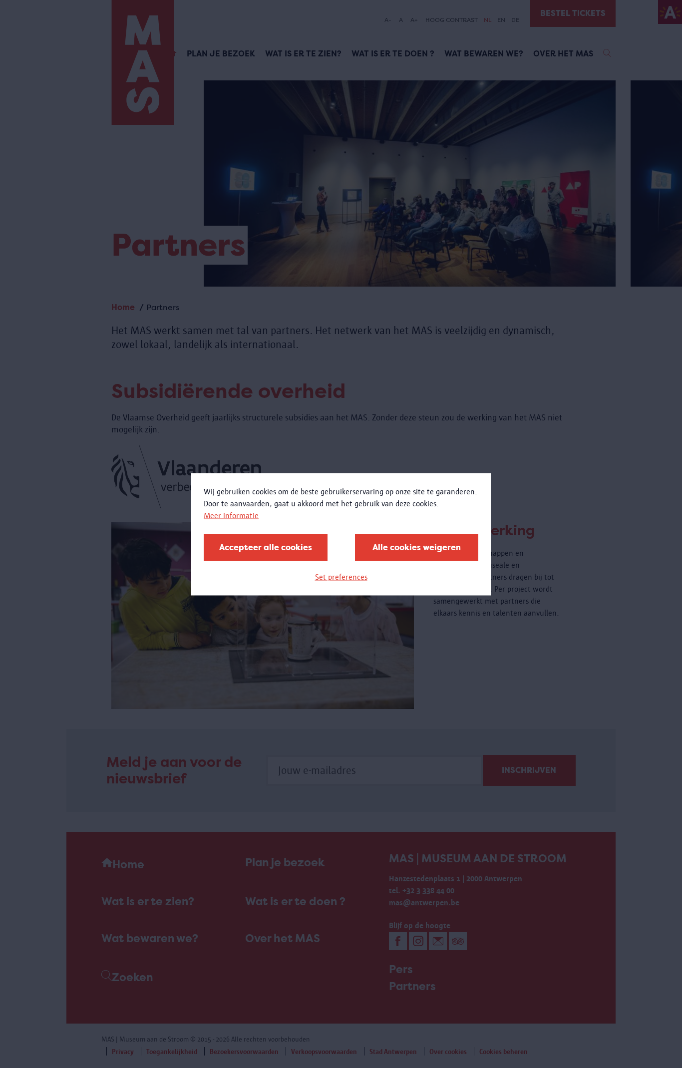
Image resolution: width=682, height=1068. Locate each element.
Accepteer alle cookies (265, 547)
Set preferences (341, 576)
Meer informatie (231, 515)
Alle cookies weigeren (416, 547)
